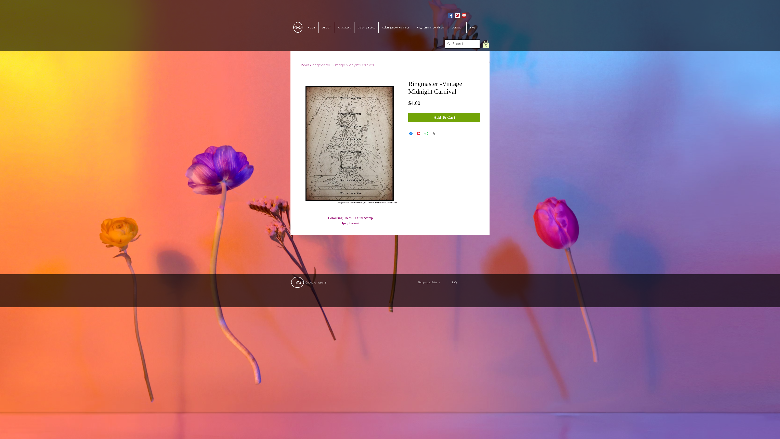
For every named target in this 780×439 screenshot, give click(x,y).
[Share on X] (434, 133)
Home (304, 65)
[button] (486, 44)
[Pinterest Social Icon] (457, 15)
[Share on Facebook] (410, 133)
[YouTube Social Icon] (464, 15)
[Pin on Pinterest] (418, 133)
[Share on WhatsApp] (426, 133)
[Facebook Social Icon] (450, 15)
